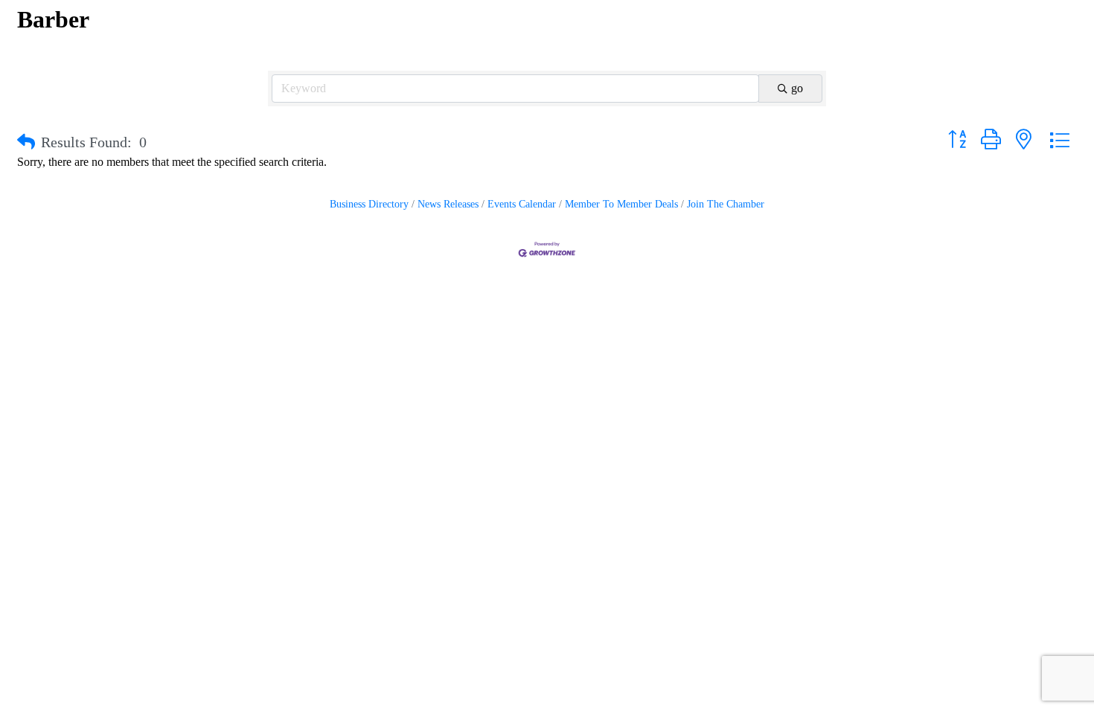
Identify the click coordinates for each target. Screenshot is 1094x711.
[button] (26, 142)
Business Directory (369, 204)
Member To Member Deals (621, 204)
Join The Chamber (725, 204)
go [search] (797, 88)
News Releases (448, 204)
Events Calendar (521, 204)
